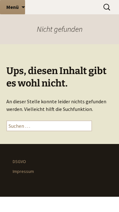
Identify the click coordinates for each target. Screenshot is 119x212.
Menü (12, 7)
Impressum (23, 171)
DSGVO (19, 161)
